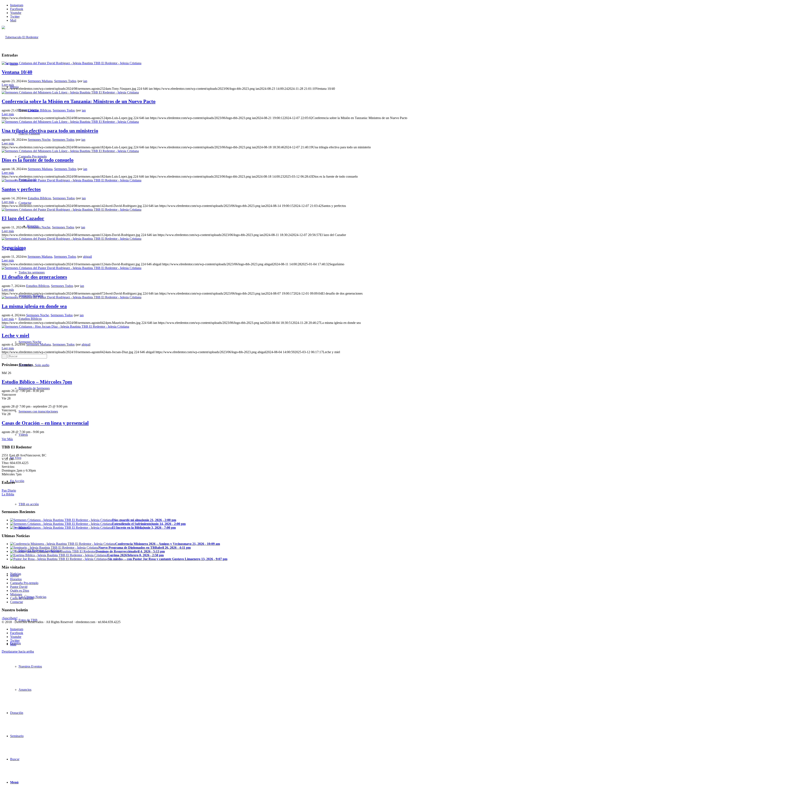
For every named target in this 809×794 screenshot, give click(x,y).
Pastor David (18, 587)
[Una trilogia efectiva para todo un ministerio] (70, 121)
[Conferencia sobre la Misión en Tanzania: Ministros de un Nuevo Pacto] (70, 92)
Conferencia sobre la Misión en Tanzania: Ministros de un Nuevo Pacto (78, 101)
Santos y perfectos (21, 189)
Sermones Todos (65, 81)
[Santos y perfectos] (71, 180)
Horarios (16, 579)
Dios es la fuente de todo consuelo (38, 160)
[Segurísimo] (71, 238)
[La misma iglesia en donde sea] (71, 297)
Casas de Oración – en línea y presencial (45, 423)
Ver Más (7, 439)
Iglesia (14, 575)
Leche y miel (15, 335)
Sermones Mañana (40, 81)
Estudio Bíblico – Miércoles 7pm (37, 382)
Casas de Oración (21, 598)
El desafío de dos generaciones (34, 277)
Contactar (16, 602)
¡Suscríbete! (9, 618)
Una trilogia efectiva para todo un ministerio (50, 130)
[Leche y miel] (65, 326)
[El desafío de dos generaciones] (71, 268)
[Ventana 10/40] (71, 63)
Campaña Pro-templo (24, 583)
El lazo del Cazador (23, 218)
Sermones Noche (39, 139)
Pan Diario (9, 490)
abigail (87, 256)
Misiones (16, 594)
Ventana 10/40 (17, 72)
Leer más (8, 85)
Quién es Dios (19, 590)
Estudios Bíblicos (39, 110)
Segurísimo (14, 247)
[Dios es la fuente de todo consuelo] (70, 151)
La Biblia (8, 494)
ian (85, 81)
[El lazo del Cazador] (71, 209)
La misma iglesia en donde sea (34, 306)
